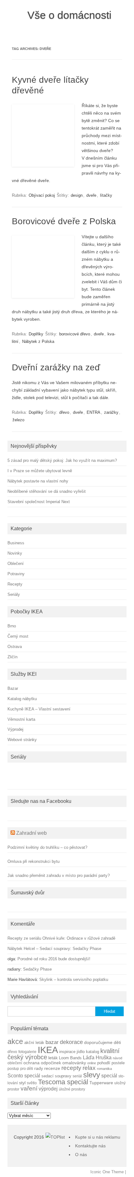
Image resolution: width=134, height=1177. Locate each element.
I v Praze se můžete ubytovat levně (39, 470)
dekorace (71, 1042)
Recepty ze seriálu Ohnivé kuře (35, 938)
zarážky (111, 412)
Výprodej (15, 729)
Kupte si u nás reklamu (97, 1137)
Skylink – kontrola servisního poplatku (73, 979)
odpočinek (51, 1062)
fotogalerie (27, 1052)
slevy (91, 1075)
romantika (104, 1069)
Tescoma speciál (63, 1082)
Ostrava (14, 646)
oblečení (14, 1063)
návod (117, 1058)
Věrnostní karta (21, 719)
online (91, 1063)
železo (18, 420)
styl (22, 1082)
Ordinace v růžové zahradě (91, 938)
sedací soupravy (56, 1076)
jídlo (81, 1051)
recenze (52, 1068)
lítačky (106, 195)
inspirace (67, 1052)
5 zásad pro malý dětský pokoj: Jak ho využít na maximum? (62, 460)
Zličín (12, 657)
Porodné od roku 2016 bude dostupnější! (53, 959)
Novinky (14, 553)
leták (53, 1058)
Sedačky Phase (87, 948)
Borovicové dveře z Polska (64, 221)
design (77, 195)
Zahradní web (31, 833)
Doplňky (36, 334)
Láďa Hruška (97, 1057)
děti (117, 1042)
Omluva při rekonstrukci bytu (33, 861)
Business (15, 543)
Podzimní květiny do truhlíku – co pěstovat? (47, 847)
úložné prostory (72, 1089)
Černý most (17, 636)
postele (118, 1063)
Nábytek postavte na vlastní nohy (37, 481)
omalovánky (74, 1063)
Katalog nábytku (22, 698)
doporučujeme (98, 1042)
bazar (52, 1042)
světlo (32, 1083)
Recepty (14, 584)
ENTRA (93, 412)
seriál (77, 1076)
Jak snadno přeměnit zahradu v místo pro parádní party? (58, 875)
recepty (71, 1068)
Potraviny (16, 573)
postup (13, 1068)
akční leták (34, 1043)
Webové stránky (22, 739)
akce (15, 1041)
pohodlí (103, 1063)
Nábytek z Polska (38, 341)
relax (89, 1068)
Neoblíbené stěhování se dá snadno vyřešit (46, 491)
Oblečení (15, 563)
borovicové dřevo (74, 334)
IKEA (48, 1050)
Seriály (13, 594)
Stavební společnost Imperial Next (38, 501)
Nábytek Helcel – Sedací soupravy (38, 948)
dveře (91, 195)
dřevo (64, 412)
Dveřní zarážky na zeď (56, 367)
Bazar (12, 688)
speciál (109, 1075)
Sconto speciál (23, 1075)
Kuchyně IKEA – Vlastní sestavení (38, 709)
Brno (11, 626)
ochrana (31, 1063)
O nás (81, 1154)
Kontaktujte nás (90, 1145)
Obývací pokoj (42, 195)
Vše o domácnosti (69, 15)
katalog (92, 1052)
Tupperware (101, 1083)
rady (38, 1068)
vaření (29, 1088)
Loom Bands (70, 1058)
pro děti (26, 1068)
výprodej (48, 1088)
